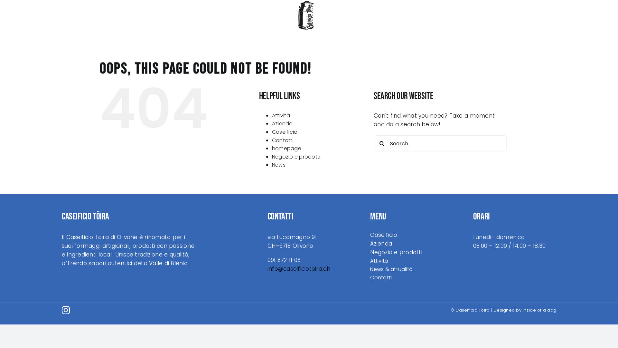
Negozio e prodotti (296, 156)
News (279, 165)
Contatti (283, 140)
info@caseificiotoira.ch (298, 269)
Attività (281, 115)
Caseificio (285, 132)
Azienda (282, 123)
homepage (286, 148)
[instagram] (66, 310)
